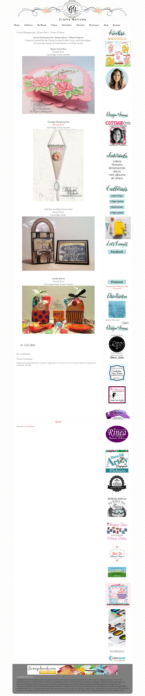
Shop (106, 24)
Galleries (28, 24)
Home (17, 24)
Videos (54, 24)
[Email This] (25, 345)
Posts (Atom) (30, 426)
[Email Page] (21, 345)
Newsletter (67, 24)
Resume (116, 24)
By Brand (41, 24)
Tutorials (80, 24)
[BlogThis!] (27, 345)
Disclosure (94, 24)
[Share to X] (29, 345)
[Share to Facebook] (32, 345)
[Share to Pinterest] (34, 345)
